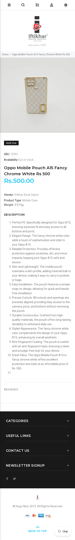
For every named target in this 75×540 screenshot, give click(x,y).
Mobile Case (30, 200)
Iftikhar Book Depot (26, 194)
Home (5, 54)
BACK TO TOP (37, 531)
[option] (37, 95)
